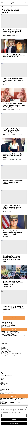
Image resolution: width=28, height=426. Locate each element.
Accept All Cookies (14, 423)
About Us (3, 347)
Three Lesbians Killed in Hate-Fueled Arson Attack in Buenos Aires (13, 80)
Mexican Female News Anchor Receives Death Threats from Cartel (13, 155)
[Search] (26, 2)
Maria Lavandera (7, 35)
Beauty (2, 377)
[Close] (26, 407)
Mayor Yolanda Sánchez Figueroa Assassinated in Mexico (14, 55)
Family (1, 382)
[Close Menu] (1, 367)
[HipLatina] (14, 2)
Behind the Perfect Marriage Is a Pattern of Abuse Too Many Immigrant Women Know (13, 31)
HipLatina (3, 6)
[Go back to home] (11, 361)
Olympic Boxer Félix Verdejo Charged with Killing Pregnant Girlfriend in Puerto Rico (12, 207)
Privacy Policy (5, 350)
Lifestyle (2, 381)
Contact (3, 348)
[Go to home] (14, 340)
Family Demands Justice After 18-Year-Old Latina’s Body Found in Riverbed (13, 308)
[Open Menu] (2, 2)
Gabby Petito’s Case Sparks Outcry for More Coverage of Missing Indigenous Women (12, 130)
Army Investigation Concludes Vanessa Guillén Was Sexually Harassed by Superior (13, 232)
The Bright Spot (4, 383)
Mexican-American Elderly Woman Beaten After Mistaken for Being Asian (13, 282)
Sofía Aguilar (6, 58)
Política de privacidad (11, 333)
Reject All (14, 419)
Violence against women (12, 6)
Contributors (4, 352)
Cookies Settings (14, 415)
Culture (2, 378)
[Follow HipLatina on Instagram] (8, 386)
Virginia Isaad (7, 84)
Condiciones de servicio (7, 334)
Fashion (2, 379)
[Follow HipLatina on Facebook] (2, 386)
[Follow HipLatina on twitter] (5, 386)
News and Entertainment (6, 375)
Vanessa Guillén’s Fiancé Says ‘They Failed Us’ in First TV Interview (13, 182)
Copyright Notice (6, 351)
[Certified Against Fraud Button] (6, 356)
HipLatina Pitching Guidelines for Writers (12, 353)
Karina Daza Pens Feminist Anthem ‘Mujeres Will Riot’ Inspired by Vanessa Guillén (12, 257)
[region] (14, 415)
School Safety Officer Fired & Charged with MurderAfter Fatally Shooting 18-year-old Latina (14, 105)
